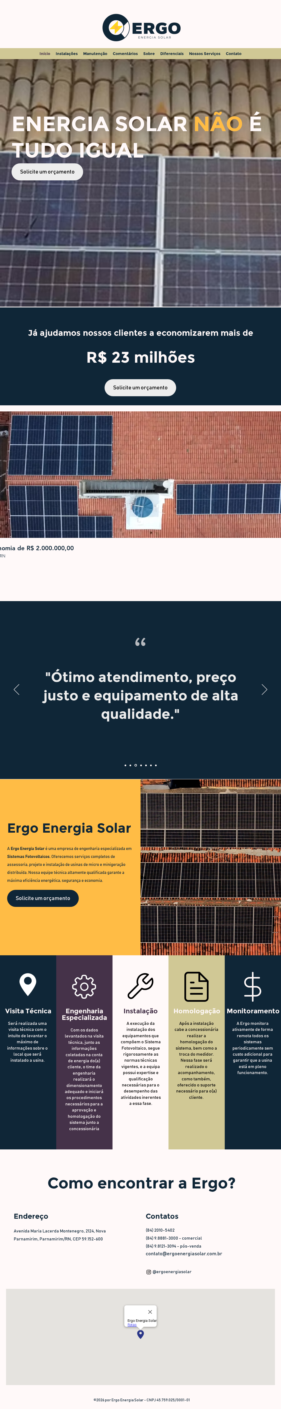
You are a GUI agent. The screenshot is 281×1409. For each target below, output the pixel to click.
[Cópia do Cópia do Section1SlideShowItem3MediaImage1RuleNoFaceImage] (146, 765)
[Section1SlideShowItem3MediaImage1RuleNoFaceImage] (135, 765)
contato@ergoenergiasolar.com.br (184, 1253)
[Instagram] (149, 1272)
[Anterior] (16, 690)
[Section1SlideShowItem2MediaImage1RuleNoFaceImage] (130, 765)
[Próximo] (264, 690)
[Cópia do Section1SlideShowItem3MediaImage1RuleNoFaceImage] (140, 765)
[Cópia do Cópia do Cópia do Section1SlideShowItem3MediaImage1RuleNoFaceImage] (156, 765)
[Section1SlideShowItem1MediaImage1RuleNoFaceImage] (125, 765)
